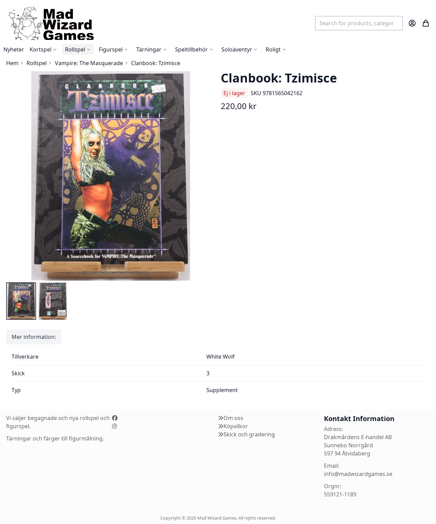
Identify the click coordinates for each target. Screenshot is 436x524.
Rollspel (37, 63)
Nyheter (13, 49)
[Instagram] (114, 426)
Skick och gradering (249, 434)
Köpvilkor (235, 426)
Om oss (233, 418)
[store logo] (50, 23)
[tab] (33, 336)
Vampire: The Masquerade (89, 63)
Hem (12, 63)
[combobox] (359, 23)
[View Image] (21, 301)
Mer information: (34, 337)
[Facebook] (115, 418)
